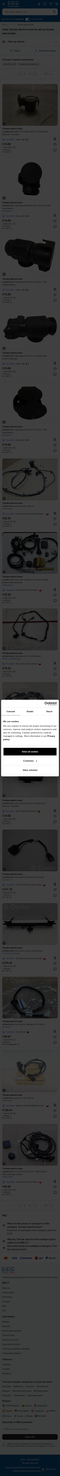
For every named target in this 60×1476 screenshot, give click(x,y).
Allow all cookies (30, 751)
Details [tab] (30, 711)
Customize (28, 761)
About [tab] (49, 711)
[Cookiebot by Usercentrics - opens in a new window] (44, 703)
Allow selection (30, 770)
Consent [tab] (11, 711)
